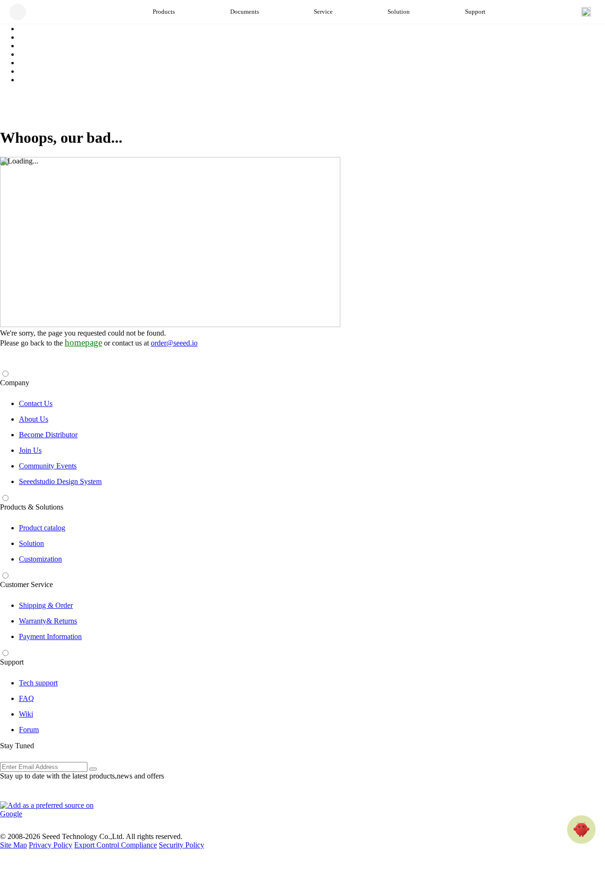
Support (12, 662)
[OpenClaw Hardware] (581, 829)
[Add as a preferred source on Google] (52, 809)
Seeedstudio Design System (60, 481)
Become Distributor (48, 435)
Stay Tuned (17, 746)
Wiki (26, 714)
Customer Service (26, 584)
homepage (83, 342)
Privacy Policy (50, 845)
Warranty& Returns (48, 621)
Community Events (48, 466)
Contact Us (35, 403)
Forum (29, 730)
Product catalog (42, 528)
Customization (40, 559)
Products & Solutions (31, 507)
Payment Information (50, 636)
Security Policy (181, 845)
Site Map (13, 845)
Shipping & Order (46, 605)
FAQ (26, 698)
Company (14, 383)
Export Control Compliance (115, 845)
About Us (33, 419)
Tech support (38, 683)
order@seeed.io (174, 343)
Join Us (30, 450)
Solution (31, 543)
